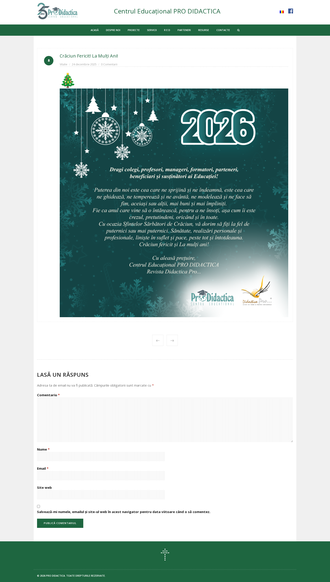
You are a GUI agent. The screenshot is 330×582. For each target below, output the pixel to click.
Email (42, 468)
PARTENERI (184, 30)
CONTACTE (223, 30)
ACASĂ (95, 30)
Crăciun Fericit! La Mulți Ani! (89, 56)
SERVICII (152, 30)
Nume (43, 449)
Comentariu (48, 395)
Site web (44, 487)
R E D (167, 30)
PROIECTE (134, 30)
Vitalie (63, 64)
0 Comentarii (109, 64)
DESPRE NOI (113, 30)
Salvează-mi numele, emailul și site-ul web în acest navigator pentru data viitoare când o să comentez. (123, 511)
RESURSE (203, 30)
